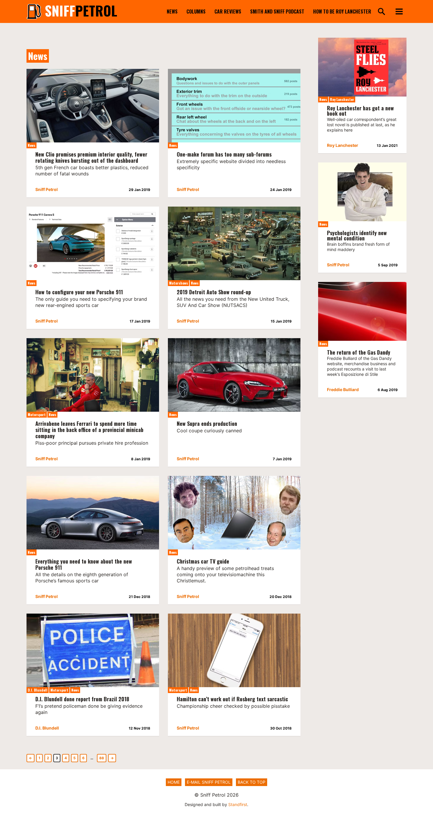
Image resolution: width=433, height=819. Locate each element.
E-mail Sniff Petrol (209, 782)
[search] (381, 12)
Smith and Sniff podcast (277, 11)
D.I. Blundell (37, 689)
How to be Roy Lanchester (342, 11)
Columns (196, 11)
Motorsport (37, 414)
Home (174, 782)
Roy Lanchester (342, 99)
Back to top (251, 782)
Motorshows (178, 282)
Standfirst (237, 804)
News (172, 11)
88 (101, 758)
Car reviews (227, 11)
